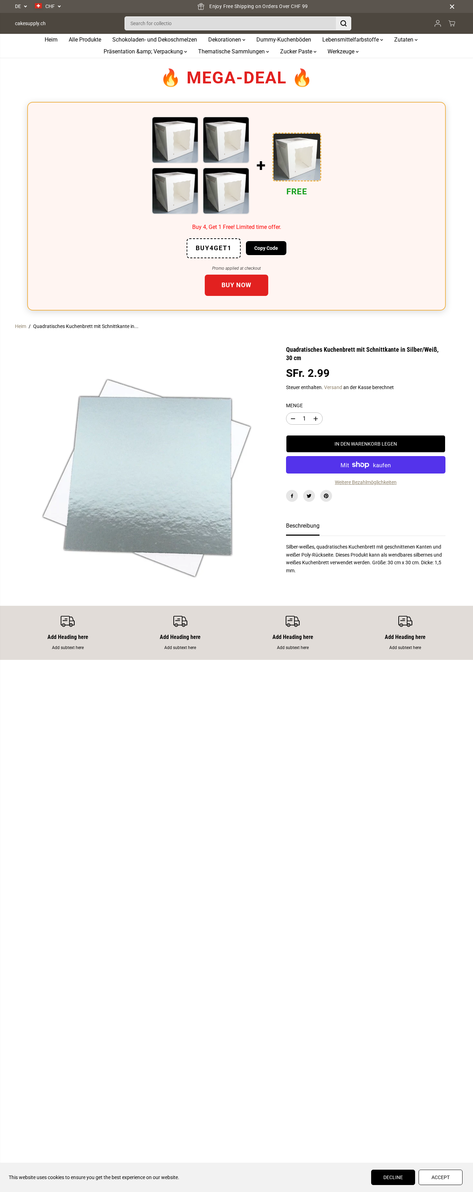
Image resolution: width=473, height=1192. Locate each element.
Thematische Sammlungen (232, 51)
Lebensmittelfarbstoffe (351, 39)
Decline (393, 1177)
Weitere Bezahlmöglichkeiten (366, 482)
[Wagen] (451, 23)
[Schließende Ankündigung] (452, 7)
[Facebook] (292, 496)
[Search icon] (343, 23)
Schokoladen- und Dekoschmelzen (154, 39)
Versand (333, 387)
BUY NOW (236, 285)
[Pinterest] (326, 496)
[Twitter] (309, 496)
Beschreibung (303, 525)
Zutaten (404, 39)
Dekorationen (225, 39)
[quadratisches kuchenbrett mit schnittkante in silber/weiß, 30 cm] (144, 476)
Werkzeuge (342, 51)
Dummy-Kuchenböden (283, 39)
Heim (51, 39)
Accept (440, 1177)
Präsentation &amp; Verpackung (144, 51)
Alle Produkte (85, 39)
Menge (294, 405)
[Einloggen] (437, 23)
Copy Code (266, 248)
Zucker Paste (297, 51)
